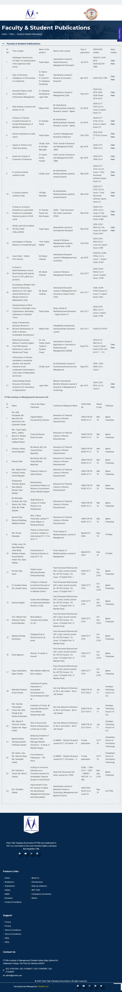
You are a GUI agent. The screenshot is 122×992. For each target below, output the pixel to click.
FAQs (7, 938)
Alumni (34, 898)
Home (7, 878)
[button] (61, 43)
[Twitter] (102, 987)
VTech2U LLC (43, 986)
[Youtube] (27, 855)
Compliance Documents (41, 894)
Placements (10, 886)
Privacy (8, 922)
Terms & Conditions (13, 930)
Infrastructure (37, 882)
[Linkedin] (38, 855)
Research (9, 898)
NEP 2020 (36, 890)
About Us (35, 878)
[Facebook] (21, 855)
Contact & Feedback (13, 902)
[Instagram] (32, 855)
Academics (9, 882)
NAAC (7, 894)
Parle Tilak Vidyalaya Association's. (56, 981)
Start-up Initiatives (39, 886)
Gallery (7, 890)
